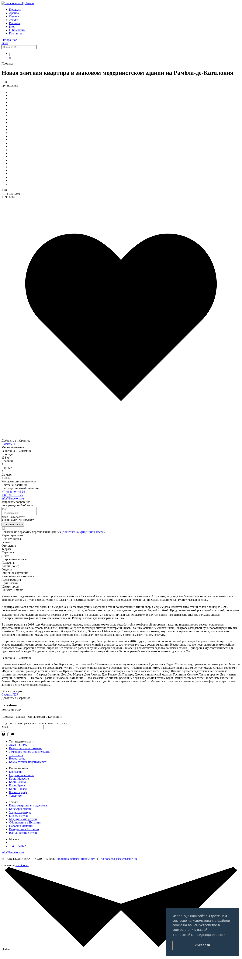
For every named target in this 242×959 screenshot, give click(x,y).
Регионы (14, 23)
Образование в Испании (25, 822)
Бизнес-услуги (18, 815)
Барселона (15, 771)
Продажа (15, 9)
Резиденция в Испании (24, 829)
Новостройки (17, 758)
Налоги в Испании (21, 825)
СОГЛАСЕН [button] (202, 945)
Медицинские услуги (23, 819)
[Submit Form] (3, 731)
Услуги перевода (20, 812)
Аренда (14, 13)
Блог (12, 26)
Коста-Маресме (19, 778)
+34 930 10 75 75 (12, 495)
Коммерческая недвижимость (28, 761)
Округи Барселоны (21, 775)
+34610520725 (18, 846)
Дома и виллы (18, 744)
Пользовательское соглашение (118, 858)
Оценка (14, 16)
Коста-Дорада (18, 788)
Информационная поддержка (28, 805)
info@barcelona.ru (13, 498)
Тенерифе (15, 795)
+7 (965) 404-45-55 (13, 491)
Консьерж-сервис (20, 808)
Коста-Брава (17, 785)
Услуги (13, 19)
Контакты (15, 33)
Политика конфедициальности (76, 858)
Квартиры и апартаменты (25, 748)
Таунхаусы (16, 755)
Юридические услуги (23, 832)
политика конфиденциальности (83, 532)
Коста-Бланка (17, 782)
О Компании (17, 30)
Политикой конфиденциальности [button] (199, 935)
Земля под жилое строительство (29, 751)
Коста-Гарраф (18, 792)
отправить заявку (13, 524)
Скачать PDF (10, 444)
